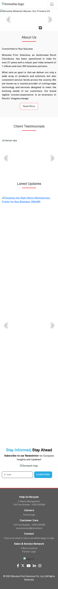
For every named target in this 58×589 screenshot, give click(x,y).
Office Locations (29, 548)
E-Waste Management (29, 501)
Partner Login (29, 552)
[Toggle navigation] (51, 4)
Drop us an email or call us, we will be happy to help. (29, 538)
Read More (29, 106)
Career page (29, 515)
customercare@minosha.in (29, 528)
